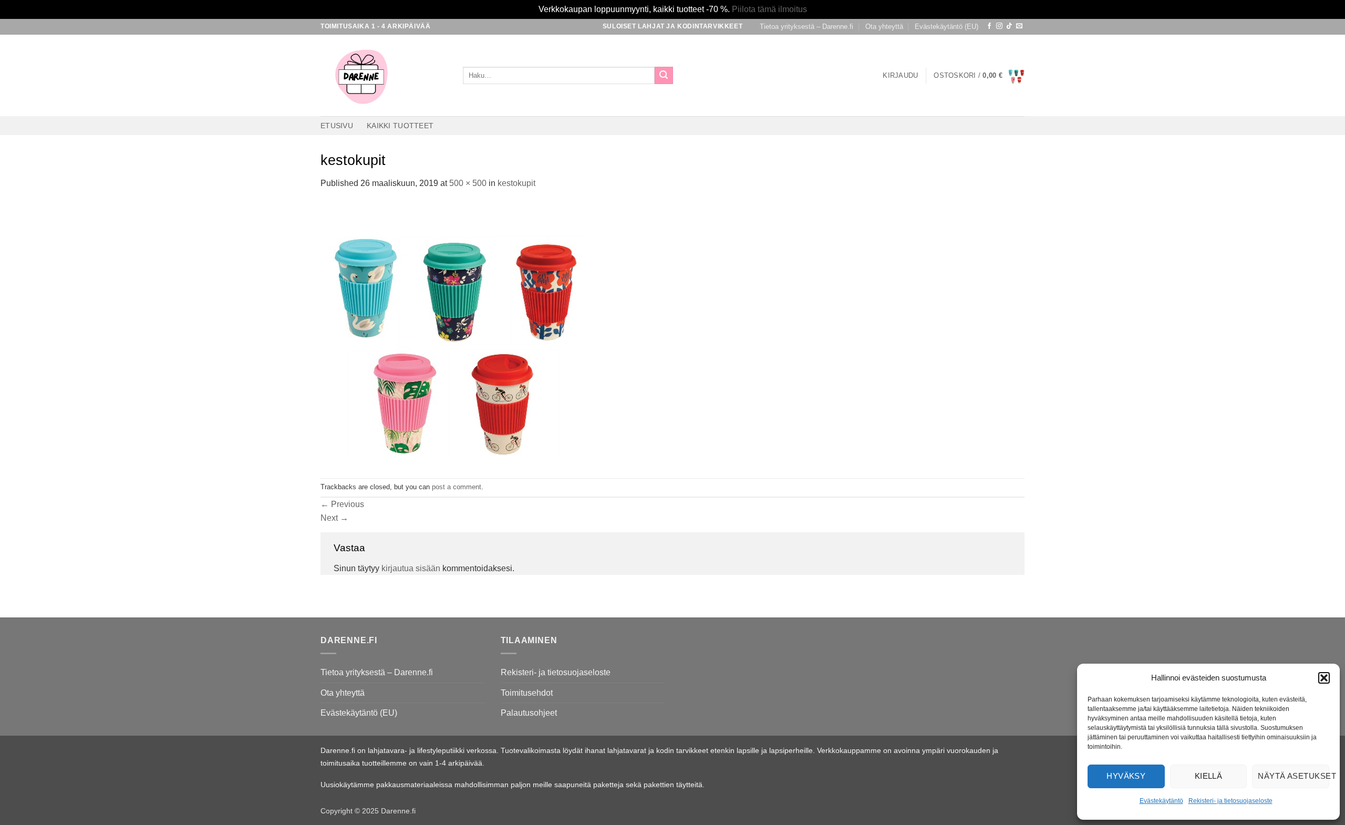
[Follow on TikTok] (1009, 26)
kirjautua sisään (410, 568)
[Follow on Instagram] (999, 26)
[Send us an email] (1019, 26)
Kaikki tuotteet (400, 125)
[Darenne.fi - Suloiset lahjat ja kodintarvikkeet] (383, 75)
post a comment (456, 487)
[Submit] (663, 76)
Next (334, 517)
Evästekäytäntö (1161, 801)
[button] (1324, 678)
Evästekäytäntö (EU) (946, 26)
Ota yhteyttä (884, 26)
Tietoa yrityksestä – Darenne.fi (806, 26)
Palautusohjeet (529, 712)
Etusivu (336, 125)
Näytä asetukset (1293, 775)
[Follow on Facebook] (989, 26)
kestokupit (516, 183)
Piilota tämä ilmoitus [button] (769, 9)
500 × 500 (468, 183)
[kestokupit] (451, 333)
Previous (342, 504)
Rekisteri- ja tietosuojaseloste (1230, 801)
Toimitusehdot (527, 692)
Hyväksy (1125, 775)
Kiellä (1209, 775)
